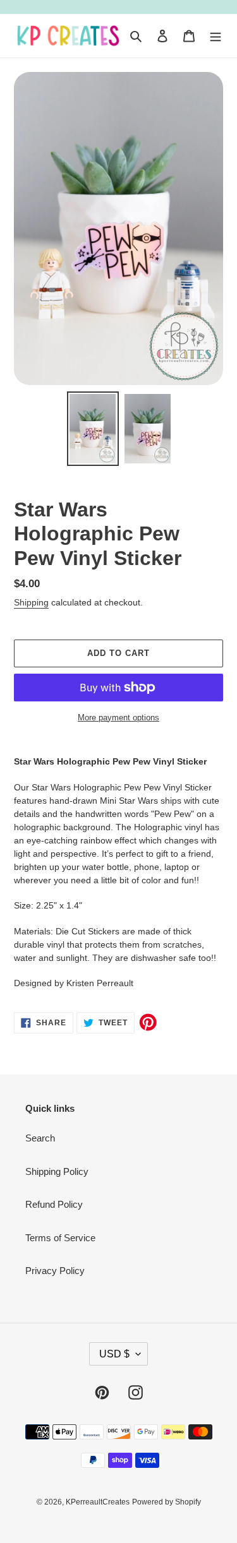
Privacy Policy (55, 1270)
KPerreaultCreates (98, 1502)
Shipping (31, 602)
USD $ (114, 1354)
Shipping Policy (56, 1171)
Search (40, 1138)
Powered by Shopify (166, 1502)
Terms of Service (60, 1237)
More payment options (118, 717)
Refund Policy (54, 1204)
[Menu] (215, 35)
